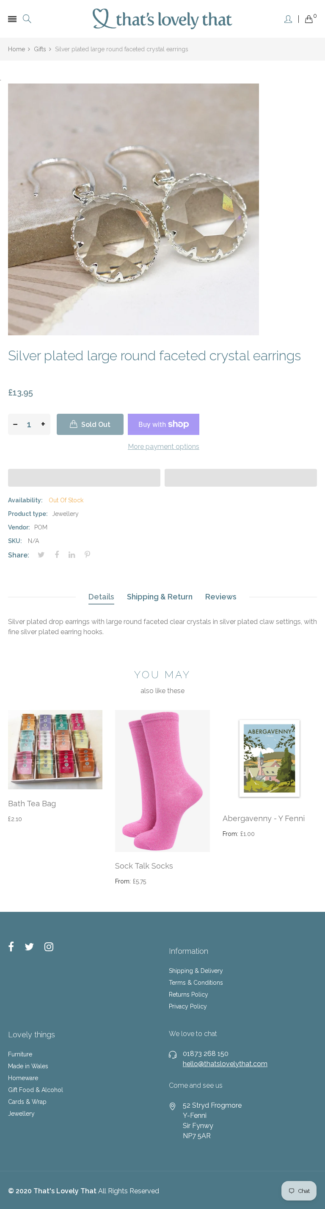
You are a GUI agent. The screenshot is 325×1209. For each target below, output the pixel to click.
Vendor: (19, 527)
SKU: (15, 541)
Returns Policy (188, 994)
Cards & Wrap (27, 1101)
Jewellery (21, 1113)
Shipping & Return (160, 596)
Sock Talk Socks (144, 865)
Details (101, 596)
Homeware (23, 1078)
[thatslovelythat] (162, 18)
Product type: (28, 513)
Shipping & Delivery (196, 970)
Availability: (25, 500)
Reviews (221, 596)
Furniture (20, 1054)
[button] (84, 478)
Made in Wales (28, 1066)
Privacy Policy (188, 1006)
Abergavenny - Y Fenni (264, 818)
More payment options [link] (163, 447)
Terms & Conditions (196, 982)
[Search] (27, 18)
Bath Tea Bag (32, 803)
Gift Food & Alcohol (35, 1089)
